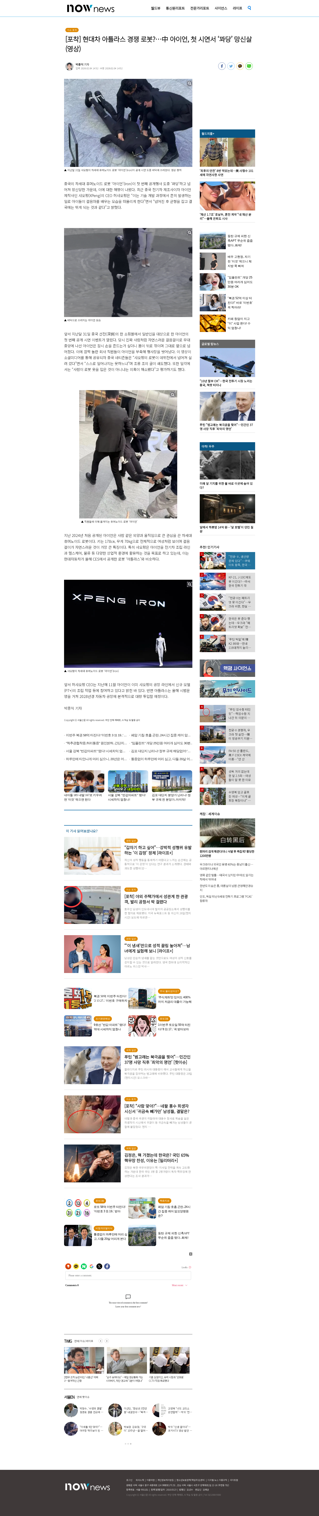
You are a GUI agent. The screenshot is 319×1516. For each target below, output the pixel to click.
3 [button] (130, 1444)
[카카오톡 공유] (240, 69)
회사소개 (140, 1479)
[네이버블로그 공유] (249, 69)
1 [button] (125, 1444)
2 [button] (128, 1444)
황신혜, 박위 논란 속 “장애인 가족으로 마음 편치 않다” (136, 1430)
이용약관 (151, 1479)
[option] (82, 1366)
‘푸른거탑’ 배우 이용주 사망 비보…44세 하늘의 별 (125, 1379)
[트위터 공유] (231, 69)
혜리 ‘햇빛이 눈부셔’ (93, 1429)
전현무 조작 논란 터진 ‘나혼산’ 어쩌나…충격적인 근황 (180, 1412)
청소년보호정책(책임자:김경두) (190, 1479)
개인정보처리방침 (165, 1479)
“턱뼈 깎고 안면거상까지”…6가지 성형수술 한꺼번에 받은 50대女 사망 (168, 1379)
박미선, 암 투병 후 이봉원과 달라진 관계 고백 (135, 1412)
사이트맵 (234, 1479)
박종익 (79, 64)
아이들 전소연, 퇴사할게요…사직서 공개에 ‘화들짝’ (179, 1430)
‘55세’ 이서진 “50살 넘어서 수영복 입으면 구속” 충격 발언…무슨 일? (82, 1379)
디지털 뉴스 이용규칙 (217, 1479)
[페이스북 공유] (222, 69)
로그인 (129, 1479)
